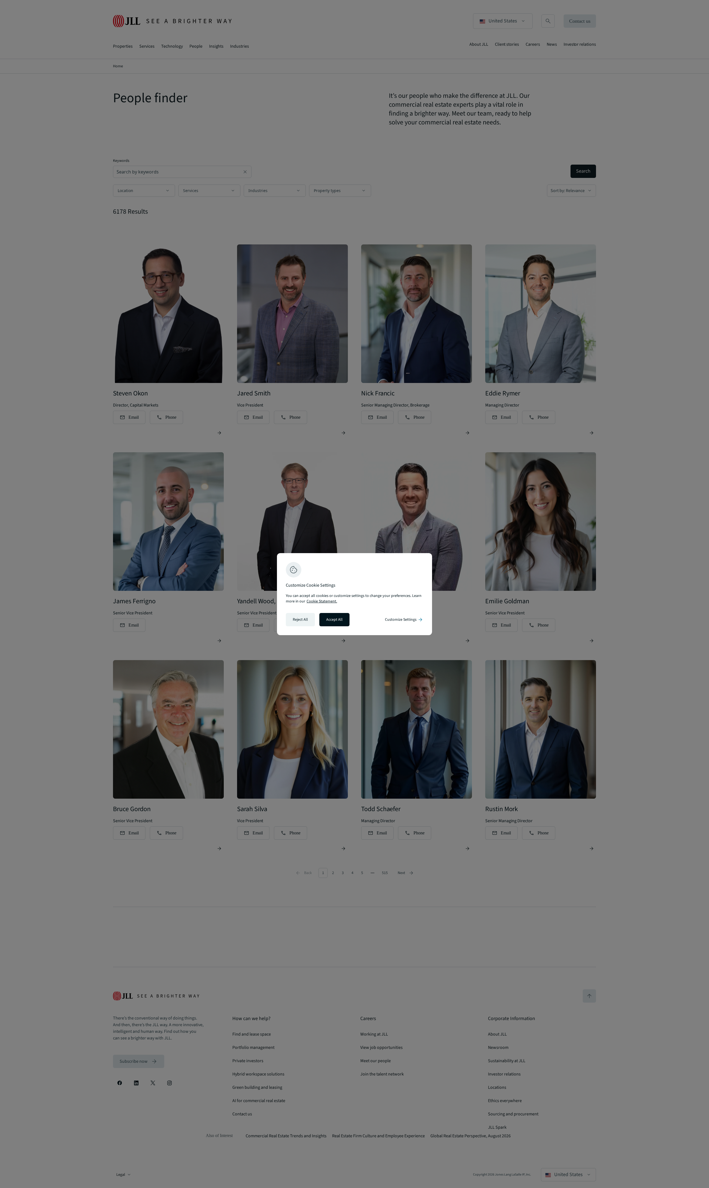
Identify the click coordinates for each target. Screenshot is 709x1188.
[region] (354, 594)
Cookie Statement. (322, 601)
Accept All (334, 619)
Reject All (300, 619)
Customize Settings (404, 619)
